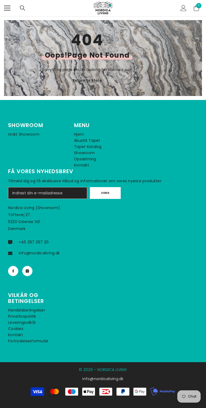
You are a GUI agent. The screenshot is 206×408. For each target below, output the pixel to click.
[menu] (7, 8)
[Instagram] (27, 271)
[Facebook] (13, 271)
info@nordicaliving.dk (39, 253)
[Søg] (22, 8)
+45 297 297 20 (34, 242)
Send (105, 193)
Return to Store (87, 80)
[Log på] (183, 8)
